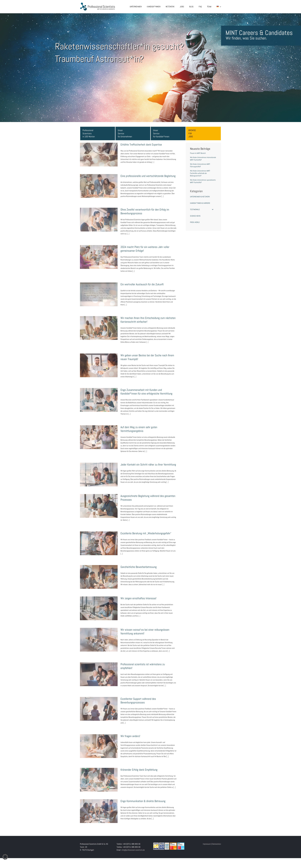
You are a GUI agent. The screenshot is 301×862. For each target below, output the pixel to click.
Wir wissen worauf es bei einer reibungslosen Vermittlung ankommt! (99, 636)
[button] (5, 857)
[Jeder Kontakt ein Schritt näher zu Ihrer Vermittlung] (99, 474)
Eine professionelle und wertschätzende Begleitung (99, 182)
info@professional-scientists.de (133, 850)
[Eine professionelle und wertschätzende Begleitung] (99, 186)
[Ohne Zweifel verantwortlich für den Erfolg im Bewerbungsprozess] (99, 219)
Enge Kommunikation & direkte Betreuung (99, 809)
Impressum (207, 844)
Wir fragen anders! (99, 744)
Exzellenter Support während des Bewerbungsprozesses (99, 705)
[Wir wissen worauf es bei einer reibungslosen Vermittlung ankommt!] (99, 640)
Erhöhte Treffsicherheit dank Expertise (99, 152)
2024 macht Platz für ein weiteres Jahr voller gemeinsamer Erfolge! (99, 253)
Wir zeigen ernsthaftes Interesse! (99, 606)
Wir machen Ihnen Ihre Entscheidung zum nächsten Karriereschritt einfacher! (99, 324)
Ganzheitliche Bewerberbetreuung (99, 575)
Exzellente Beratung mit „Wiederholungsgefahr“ (99, 539)
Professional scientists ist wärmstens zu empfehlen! (99, 670)
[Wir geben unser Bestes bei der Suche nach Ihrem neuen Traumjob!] (99, 365)
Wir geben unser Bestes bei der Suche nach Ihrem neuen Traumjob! (99, 361)
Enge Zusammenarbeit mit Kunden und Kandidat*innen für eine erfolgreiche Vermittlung (99, 394)
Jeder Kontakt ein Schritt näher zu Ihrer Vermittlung (99, 471)
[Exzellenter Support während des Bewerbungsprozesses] (99, 709)
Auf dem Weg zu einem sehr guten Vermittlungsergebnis (99, 433)
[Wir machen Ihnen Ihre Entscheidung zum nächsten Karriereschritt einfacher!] (99, 328)
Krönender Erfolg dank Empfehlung (99, 777)
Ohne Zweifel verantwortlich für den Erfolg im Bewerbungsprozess (99, 216)
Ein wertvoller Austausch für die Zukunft (99, 292)
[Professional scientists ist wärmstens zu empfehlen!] (99, 674)
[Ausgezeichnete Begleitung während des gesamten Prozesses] (99, 506)
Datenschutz (216, 844)
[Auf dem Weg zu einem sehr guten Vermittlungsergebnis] (99, 437)
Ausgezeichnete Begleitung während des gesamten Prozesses (99, 502)
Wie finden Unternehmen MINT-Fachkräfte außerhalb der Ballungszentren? (200, 173)
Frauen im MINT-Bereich (198, 153)
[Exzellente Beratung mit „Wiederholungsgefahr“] (99, 543)
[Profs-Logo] (97, 3)
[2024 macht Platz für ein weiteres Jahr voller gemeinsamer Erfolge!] (99, 257)
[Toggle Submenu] (213, 209)
